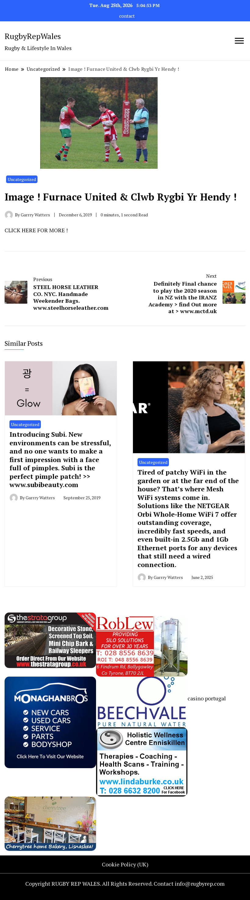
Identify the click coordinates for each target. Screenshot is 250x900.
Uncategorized (22, 179)
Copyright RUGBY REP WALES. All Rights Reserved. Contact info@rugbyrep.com (125, 883)
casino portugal (207, 698)
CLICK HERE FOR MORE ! (36, 230)
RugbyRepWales (33, 36)
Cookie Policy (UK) (125, 864)
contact (127, 16)
